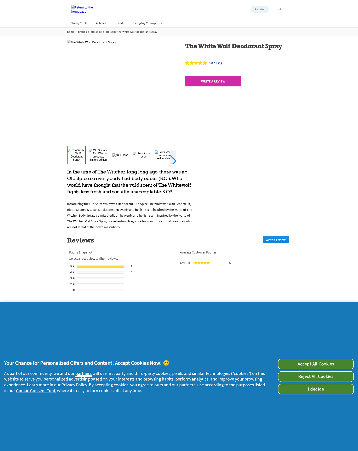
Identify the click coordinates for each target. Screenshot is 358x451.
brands (82, 32)
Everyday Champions (147, 23)
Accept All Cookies (316, 364)
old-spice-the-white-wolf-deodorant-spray (131, 32)
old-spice (96, 32)
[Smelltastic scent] (142, 155)
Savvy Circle (79, 23)
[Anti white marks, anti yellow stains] (164, 155)
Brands (120, 23)
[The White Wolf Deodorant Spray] (76, 155)
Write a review (213, 81)
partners (83, 373)
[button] (259, 9)
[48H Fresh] (120, 155)
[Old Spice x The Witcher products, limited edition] (98, 155)
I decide (316, 389)
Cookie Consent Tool (35, 390)
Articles (101, 23)
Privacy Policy (74, 385)
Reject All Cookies (316, 376)
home (70, 32)
